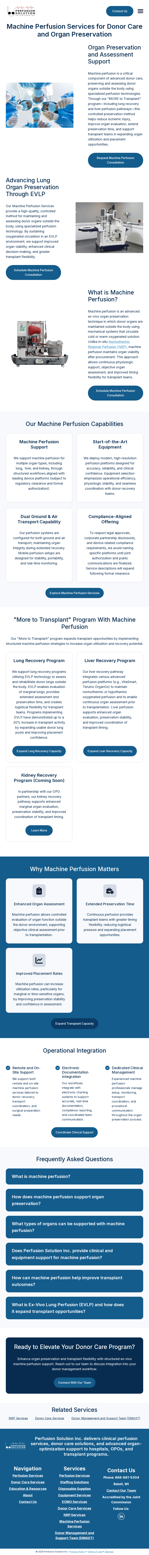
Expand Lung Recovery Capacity (39, 751)
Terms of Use (95, 1551)
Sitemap (109, 1551)
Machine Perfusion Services (74, 1524)
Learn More (39, 830)
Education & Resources (28, 1489)
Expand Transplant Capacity (74, 1023)
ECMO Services (74, 1502)
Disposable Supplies (74, 1489)
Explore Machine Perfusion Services (74, 593)
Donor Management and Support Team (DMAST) (105, 1418)
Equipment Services (74, 1495)
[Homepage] (21, 11)
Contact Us (119, 11)
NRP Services (18, 1418)
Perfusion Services (28, 1476)
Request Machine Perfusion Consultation (115, 160)
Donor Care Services (49, 1418)
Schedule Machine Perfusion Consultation (33, 272)
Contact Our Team (121, 1490)
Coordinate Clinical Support (74, 1132)
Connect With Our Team (74, 1382)
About (28, 1495)
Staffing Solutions (74, 1482)
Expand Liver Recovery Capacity (110, 751)
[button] (74, 1176)
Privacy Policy (77, 1551)
